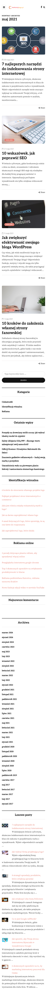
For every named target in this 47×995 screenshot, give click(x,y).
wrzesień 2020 (8, 761)
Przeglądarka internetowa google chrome (20, 562)
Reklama (9, 51)
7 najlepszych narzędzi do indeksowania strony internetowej (23, 69)
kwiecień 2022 (8, 670)
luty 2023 (6, 656)
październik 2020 (9, 756)
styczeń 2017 (7, 804)
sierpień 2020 (8, 765)
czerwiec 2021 (8, 718)
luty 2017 (6, 799)
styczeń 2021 (7, 742)
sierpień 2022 (8, 666)
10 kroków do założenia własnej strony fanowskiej (23, 328)
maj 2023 (6, 651)
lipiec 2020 (6, 770)
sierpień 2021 (8, 708)
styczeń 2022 (7, 685)
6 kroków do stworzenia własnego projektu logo (23, 490)
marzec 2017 (7, 794)
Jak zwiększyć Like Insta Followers (27, 899)
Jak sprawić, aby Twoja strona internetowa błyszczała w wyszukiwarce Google (25, 942)
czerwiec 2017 (8, 780)
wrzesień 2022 (8, 661)
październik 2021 (9, 699)
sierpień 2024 (8, 642)
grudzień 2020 (8, 746)
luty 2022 (6, 680)
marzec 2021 (7, 732)
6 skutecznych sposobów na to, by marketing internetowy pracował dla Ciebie (28, 969)
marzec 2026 (7, 632)
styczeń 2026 (7, 637)
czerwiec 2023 (8, 647)
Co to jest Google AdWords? (24, 919)
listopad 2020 (8, 751)
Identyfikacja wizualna (12, 406)
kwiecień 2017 (8, 789)
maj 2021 (6, 723)
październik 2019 (9, 775)
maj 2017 (6, 785)
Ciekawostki (7, 402)
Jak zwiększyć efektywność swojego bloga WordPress (20, 242)
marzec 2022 (7, 675)
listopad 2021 (8, 694)
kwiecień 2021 (8, 727)
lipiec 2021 (6, 713)
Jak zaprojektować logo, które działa (18, 530)
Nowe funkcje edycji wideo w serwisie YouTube (23, 587)
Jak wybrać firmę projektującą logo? (28, 852)
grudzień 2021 (8, 689)
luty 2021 (6, 737)
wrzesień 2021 (8, 704)
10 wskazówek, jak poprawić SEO (18, 155)
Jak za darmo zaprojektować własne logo (20, 515)
